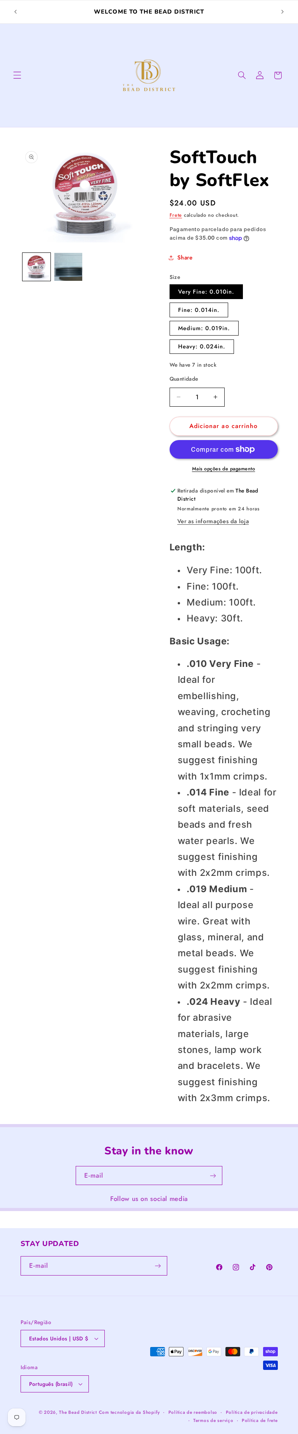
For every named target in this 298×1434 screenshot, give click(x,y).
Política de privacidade (252, 1412)
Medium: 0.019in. (204, 328)
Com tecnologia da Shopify (129, 1412)
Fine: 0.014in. (199, 310)
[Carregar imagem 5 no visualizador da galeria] (68, 267)
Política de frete (260, 1420)
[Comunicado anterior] (15, 12)
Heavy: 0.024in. (202, 346)
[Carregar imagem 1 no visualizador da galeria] (36, 267)
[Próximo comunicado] (282, 12)
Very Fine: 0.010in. (206, 291)
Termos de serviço (213, 1420)
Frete (176, 215)
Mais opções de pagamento (223, 468)
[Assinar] (213, 1175)
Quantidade (184, 379)
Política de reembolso (192, 1412)
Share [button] (185, 257)
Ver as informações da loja (213, 521)
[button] (17, 75)
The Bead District (78, 1412)
